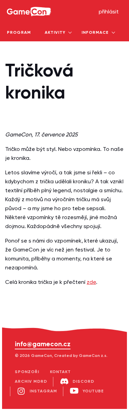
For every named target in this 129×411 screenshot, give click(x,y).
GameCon (15, 2)
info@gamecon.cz (43, 344)
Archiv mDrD (31, 382)
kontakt (60, 372)
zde (91, 282)
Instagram (43, 391)
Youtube (93, 391)
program (19, 33)
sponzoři (27, 372)
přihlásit (109, 12)
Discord (83, 382)
